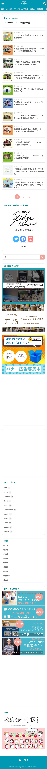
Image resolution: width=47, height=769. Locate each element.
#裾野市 (5, 571)
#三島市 (5, 554)
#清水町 (5, 563)
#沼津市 (5, 550)
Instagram (30, 243)
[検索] (42, 257)
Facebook (23, 243)
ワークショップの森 (21, 9)
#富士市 (5, 545)
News (7, 523)
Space (7, 527)
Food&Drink (10, 510)
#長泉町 (5, 558)
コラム (32, 9)
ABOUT (9, 9)
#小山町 (5, 580)
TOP (2, 9)
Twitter (16, 243)
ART (7, 488)
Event (7, 505)
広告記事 (40, 9)
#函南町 (5, 567)
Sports (8, 531)
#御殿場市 (6, 576)
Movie (7, 514)
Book (7, 492)
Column (8, 496)
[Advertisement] (23, 401)
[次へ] (29, 196)
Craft (7, 501)
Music (7, 518)
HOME (24, 760)
